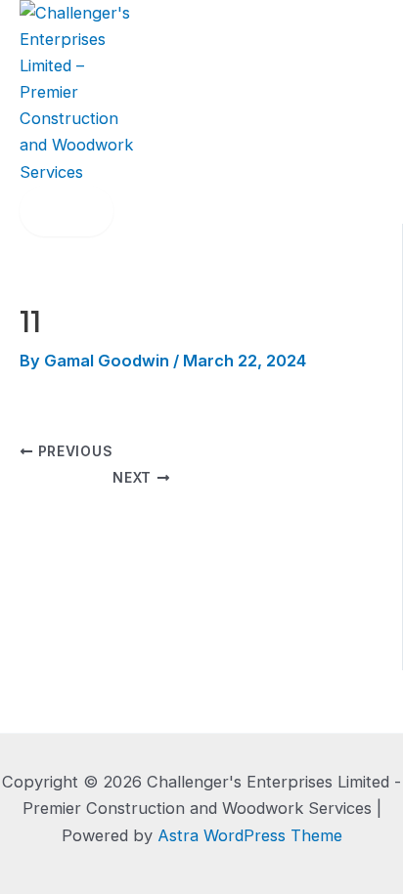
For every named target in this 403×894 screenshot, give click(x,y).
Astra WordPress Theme (249, 835)
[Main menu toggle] (66, 211)
